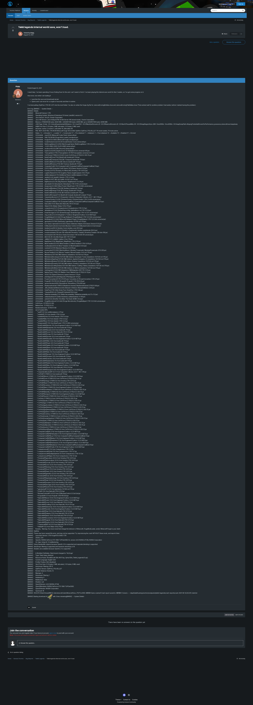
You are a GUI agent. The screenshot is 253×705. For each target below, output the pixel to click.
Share (225, 34)
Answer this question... (27, 643)
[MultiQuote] (29, 607)
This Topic (235, 10)
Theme (117, 699)
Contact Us (126, 699)
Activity (34, 10)
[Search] (243, 10)
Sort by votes (229, 614)
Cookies (135, 699)
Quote (34, 607)
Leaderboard (44, 10)
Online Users (27, 15)
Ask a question (214, 42)
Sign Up (240, 4)
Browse (26, 10)
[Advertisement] (126, 62)
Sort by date (239, 614)
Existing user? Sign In (226, 4)
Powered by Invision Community (126, 702)
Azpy (32, 33)
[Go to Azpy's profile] (20, 34)
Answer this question (234, 42)
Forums (10, 15)
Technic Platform (15, 10)
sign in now (53, 633)
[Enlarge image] (50, 596)
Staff (18, 15)
